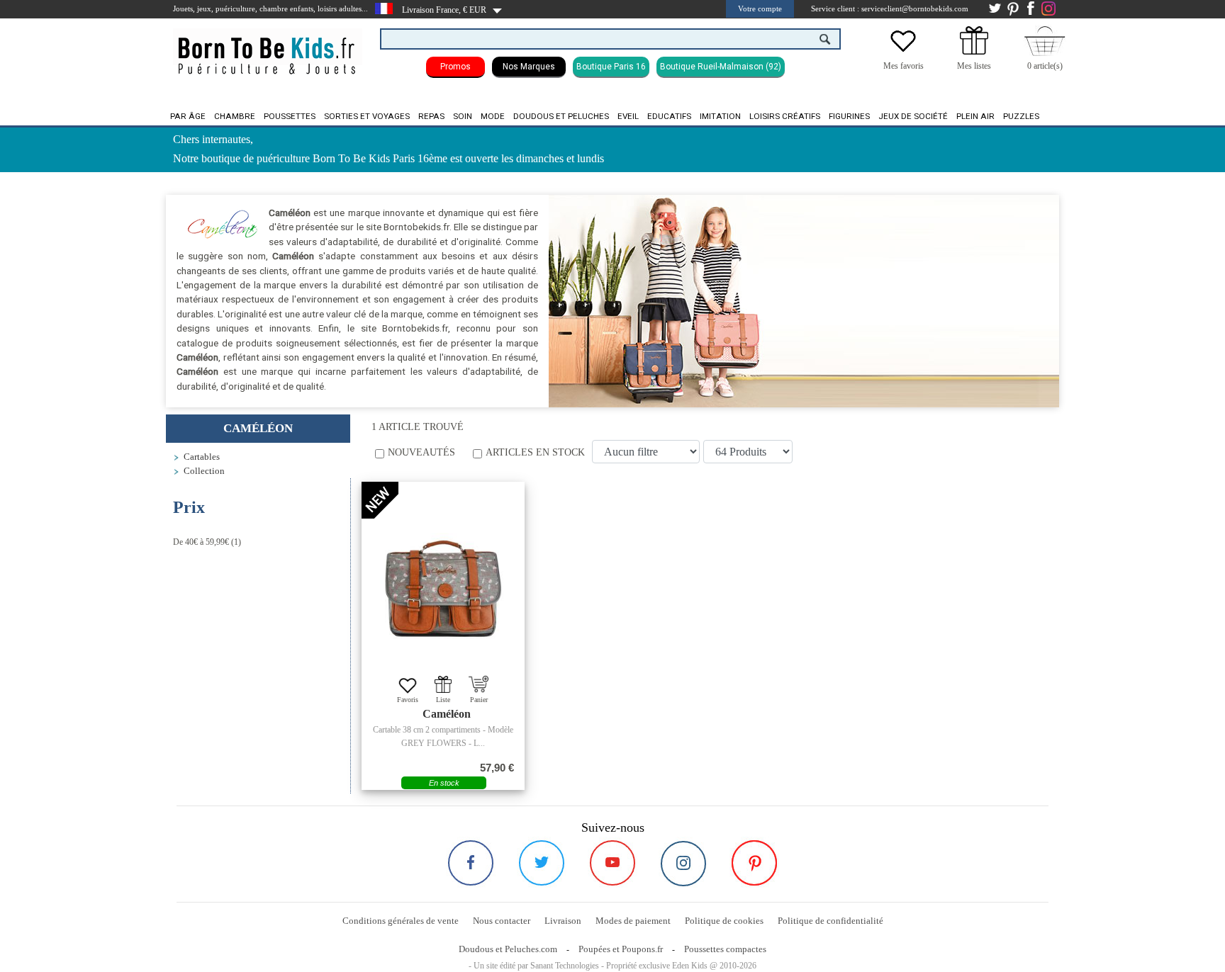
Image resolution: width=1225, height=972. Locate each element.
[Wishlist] (903, 52)
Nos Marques (529, 67)
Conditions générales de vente (400, 920)
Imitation (720, 116)
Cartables (202, 457)
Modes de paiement (633, 920)
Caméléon (447, 714)
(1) (207, 542)
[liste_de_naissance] (974, 52)
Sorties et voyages (367, 116)
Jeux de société (913, 116)
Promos (455, 67)
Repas (431, 116)
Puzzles (1021, 116)
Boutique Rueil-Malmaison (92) (720, 67)
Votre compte (760, 8)
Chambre (234, 116)
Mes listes (974, 66)
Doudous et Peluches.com (508, 949)
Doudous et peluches (561, 116)
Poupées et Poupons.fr (620, 949)
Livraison (562, 920)
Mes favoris (903, 66)
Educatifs (669, 116)
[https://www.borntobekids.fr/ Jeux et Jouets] (267, 47)
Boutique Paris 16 (611, 67)
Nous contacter (501, 920)
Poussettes (289, 116)
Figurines (849, 116)
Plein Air (975, 116)
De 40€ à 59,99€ (201, 542)
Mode (493, 116)
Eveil (628, 116)
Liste (443, 699)
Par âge (188, 116)
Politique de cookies (724, 920)
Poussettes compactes (725, 949)
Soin (462, 116)
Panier (479, 699)
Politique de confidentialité (830, 920)
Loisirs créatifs (784, 116)
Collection (204, 471)
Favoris (407, 699)
